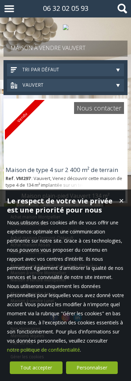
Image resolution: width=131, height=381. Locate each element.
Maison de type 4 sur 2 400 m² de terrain (62, 170)
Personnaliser (92, 367)
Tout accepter (36, 367)
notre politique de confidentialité (43, 349)
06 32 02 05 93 (65, 8)
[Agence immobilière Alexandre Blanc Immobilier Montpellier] (65, 27)
